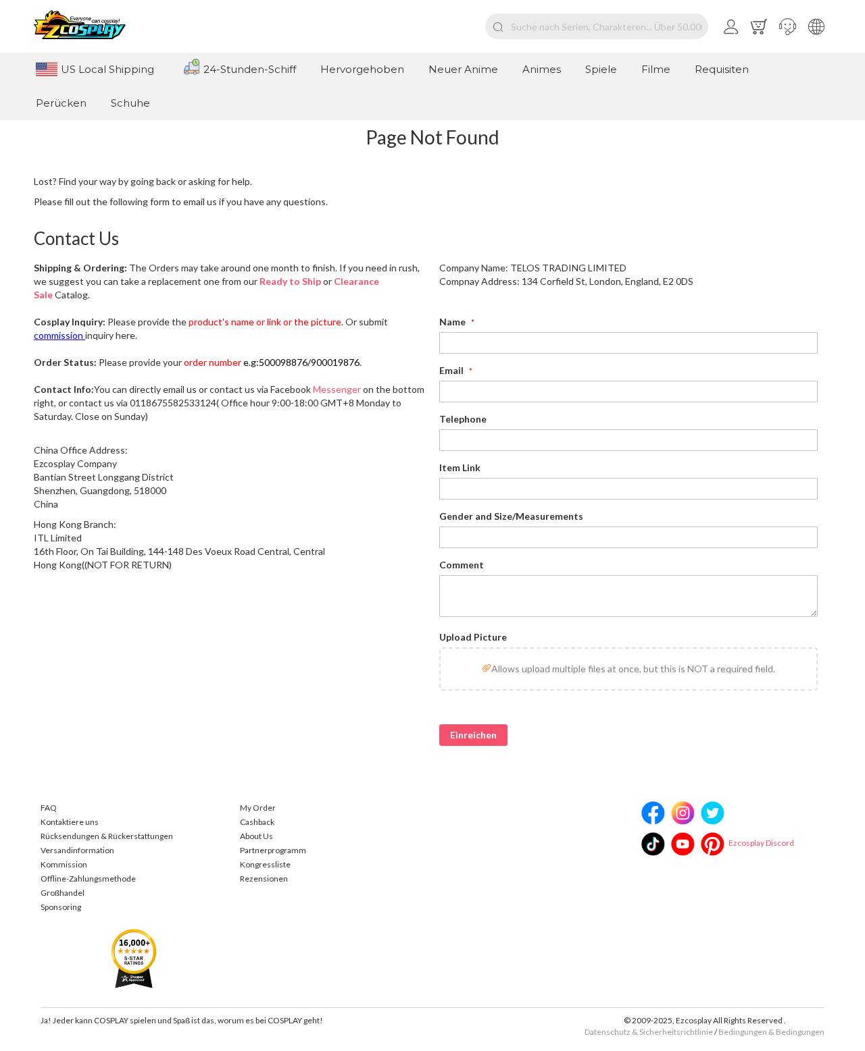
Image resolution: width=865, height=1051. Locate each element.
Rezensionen (264, 878)
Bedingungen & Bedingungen (771, 1032)
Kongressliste (265, 864)
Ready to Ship (290, 281)
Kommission (64, 864)
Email (452, 370)
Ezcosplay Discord (761, 843)
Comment (461, 564)
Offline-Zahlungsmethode (88, 878)
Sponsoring (61, 907)
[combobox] (596, 26)
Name (453, 321)
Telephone (463, 419)
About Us (256, 836)
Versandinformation (77, 850)
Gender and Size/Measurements (511, 516)
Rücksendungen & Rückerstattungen (107, 836)
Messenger (337, 389)
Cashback (257, 822)
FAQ (49, 808)
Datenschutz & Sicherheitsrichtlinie (649, 1032)
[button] (787, 26)
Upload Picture (473, 637)
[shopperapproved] (133, 957)
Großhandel (62, 893)
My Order (258, 808)
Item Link (459, 467)
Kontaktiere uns (70, 822)
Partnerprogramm (273, 850)
